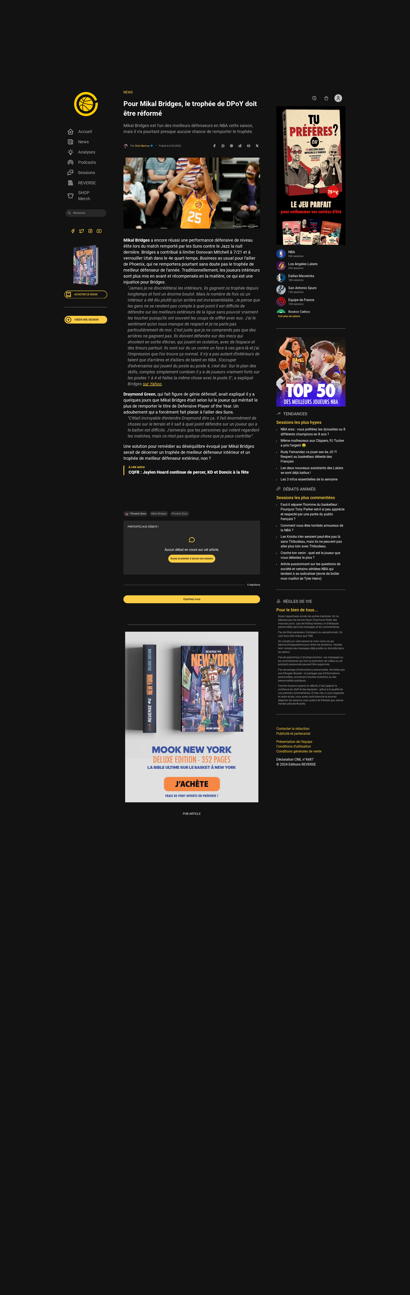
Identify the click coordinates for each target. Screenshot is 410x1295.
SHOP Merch (84, 195)
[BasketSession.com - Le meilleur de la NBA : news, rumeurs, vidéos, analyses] (86, 104)
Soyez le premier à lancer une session (191, 558)
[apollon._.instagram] (90, 231)
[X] (257, 146)
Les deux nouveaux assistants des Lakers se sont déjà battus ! (312, 470)
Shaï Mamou (142, 145)
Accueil (85, 131)
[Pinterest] (231, 146)
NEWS (128, 92)
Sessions (86, 172)
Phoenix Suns (179, 513)
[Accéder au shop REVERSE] (326, 98)
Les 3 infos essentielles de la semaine (309, 479)
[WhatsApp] (223, 146)
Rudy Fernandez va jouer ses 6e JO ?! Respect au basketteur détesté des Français (309, 456)
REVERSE (87, 182)
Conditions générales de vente (298, 751)
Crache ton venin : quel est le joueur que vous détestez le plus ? (310, 555)
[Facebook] (214, 146)
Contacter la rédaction (292, 729)
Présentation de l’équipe (294, 741)
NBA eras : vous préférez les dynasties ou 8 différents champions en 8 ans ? (313, 431)
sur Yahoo (152, 383)
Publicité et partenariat (293, 733)
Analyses (86, 152)
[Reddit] (240, 146)
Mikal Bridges (159, 513)
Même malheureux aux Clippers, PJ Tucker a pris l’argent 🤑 (312, 442)
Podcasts (87, 162)
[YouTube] (99, 231)
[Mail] (249, 146)
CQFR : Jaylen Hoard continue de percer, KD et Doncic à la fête (189, 472)
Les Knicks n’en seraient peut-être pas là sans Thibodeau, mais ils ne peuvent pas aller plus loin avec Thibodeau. (311, 541)
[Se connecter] (338, 98)
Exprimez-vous (191, 599)
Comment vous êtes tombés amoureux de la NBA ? (312, 527)
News (83, 141)
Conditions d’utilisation (293, 746)
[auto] (314, 98)
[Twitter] (81, 231)
